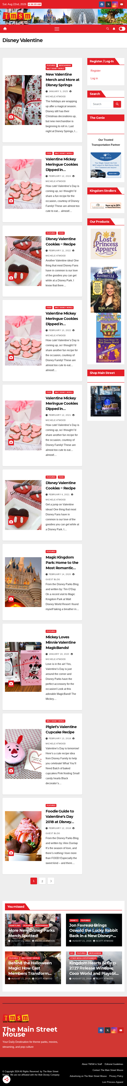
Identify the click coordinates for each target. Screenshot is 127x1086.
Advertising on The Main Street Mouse (88, 1076)
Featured (51, 65)
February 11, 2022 (60, 250)
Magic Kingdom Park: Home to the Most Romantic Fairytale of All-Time (62, 568)
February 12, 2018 (60, 828)
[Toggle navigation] (56, 29)
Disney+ (74, 920)
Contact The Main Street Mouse (108, 1070)
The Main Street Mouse (29, 1031)
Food (49, 153)
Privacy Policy (116, 1076)
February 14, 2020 (60, 574)
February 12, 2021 (60, 415)
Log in (94, 78)
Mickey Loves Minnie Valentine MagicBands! (60, 642)
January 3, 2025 (59, 91)
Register (96, 70)
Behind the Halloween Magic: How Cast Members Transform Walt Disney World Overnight (30, 973)
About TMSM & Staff (92, 1064)
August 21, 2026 (21, 941)
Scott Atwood (104, 941)
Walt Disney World (55, 68)
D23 (71, 953)
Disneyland (14, 925)
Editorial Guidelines (114, 1064)
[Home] (4, 28)
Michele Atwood (45, 941)
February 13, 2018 (60, 738)
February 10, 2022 (60, 330)
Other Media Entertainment (83, 958)
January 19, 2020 (59, 654)
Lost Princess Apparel (112, 1082)
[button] (107, 28)
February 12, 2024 (60, 176)
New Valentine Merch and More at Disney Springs (62, 79)
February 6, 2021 (59, 494)
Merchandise (65, 65)
